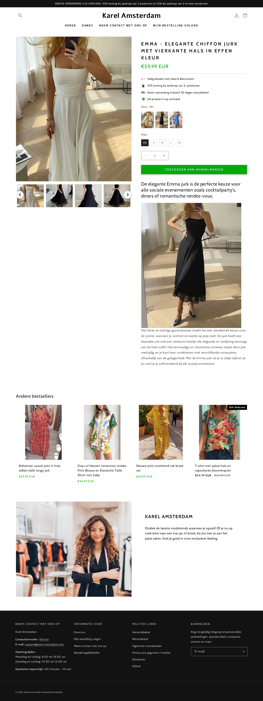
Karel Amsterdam (33, 692)
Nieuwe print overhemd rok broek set (159, 468)
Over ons (79, 632)
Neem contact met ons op (90, 646)
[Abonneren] (243, 651)
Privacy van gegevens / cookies (151, 652)
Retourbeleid (140, 639)
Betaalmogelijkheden (87, 652)
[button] (20, 15)
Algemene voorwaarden (147, 646)
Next (128, 195)
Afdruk (136, 666)
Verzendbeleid (141, 632)
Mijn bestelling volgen (87, 639)
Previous (20, 195)
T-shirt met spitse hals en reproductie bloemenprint (213, 468)
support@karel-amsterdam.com (44, 644)
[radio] (147, 120)
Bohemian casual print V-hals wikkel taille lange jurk (40, 468)
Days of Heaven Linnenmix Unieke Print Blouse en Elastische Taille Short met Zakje (102, 470)
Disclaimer (138, 659)
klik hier (44, 639)
